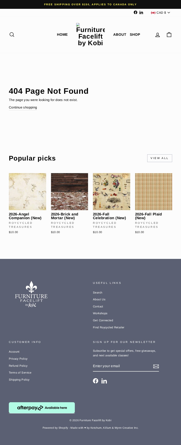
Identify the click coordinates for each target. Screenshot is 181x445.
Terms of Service (20, 372)
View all (160, 158)
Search (97, 292)
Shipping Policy (19, 379)
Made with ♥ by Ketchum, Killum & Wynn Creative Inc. (104, 427)
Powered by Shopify (55, 427)
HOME (62, 34)
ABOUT (119, 34)
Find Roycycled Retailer (108, 327)
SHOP (135, 34)
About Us (99, 299)
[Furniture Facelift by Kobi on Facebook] (95, 380)
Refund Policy (18, 365)
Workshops (100, 313)
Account (14, 351)
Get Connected (103, 320)
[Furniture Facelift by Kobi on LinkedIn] (104, 380)
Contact (98, 306)
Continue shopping (23, 107)
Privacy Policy (18, 358)
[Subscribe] (156, 366)
